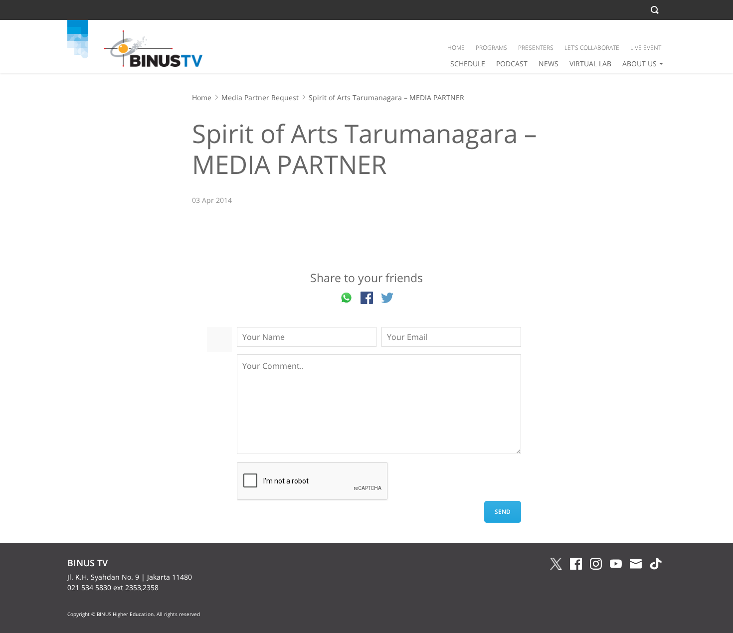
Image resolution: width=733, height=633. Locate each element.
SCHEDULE (467, 63)
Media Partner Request (260, 97)
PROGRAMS (491, 47)
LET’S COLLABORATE (591, 47)
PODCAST (512, 63)
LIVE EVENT (645, 47)
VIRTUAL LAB (590, 63)
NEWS (548, 63)
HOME (456, 47)
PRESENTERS (535, 47)
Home (201, 97)
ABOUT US (639, 63)
